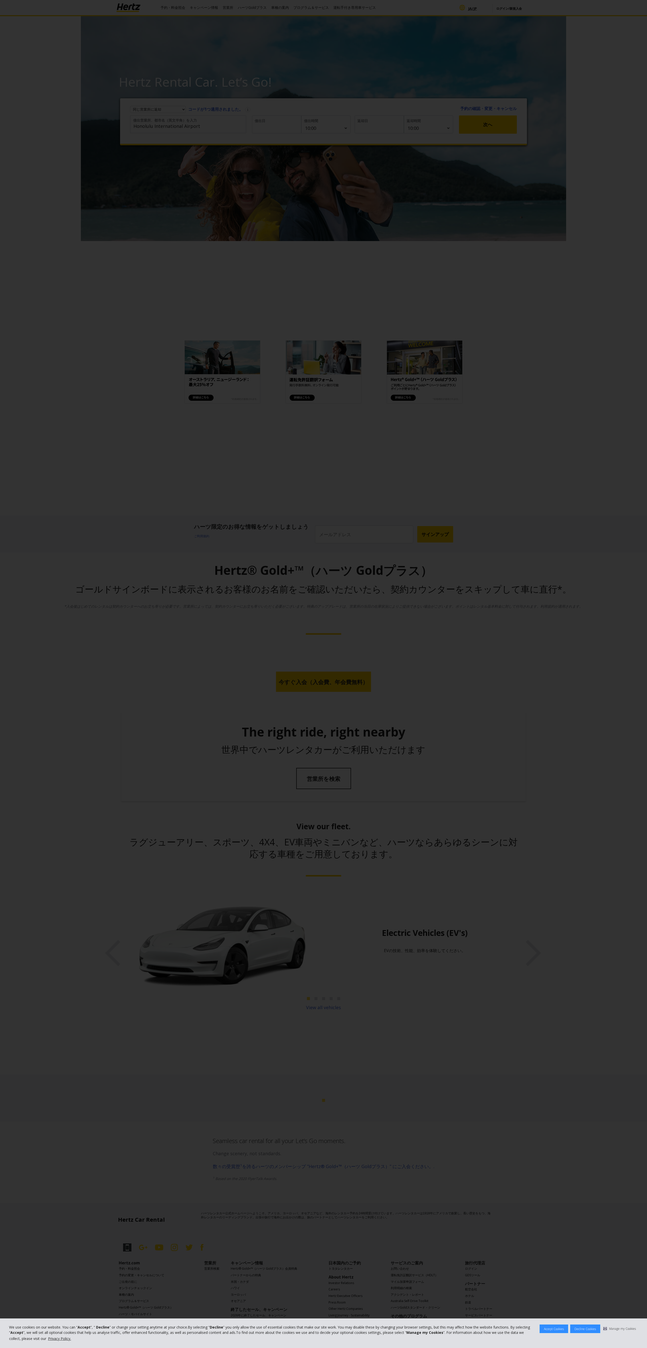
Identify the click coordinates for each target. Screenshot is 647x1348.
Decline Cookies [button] (585, 1329)
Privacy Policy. (59, 1338)
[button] (619, 1329)
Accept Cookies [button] (554, 1329)
